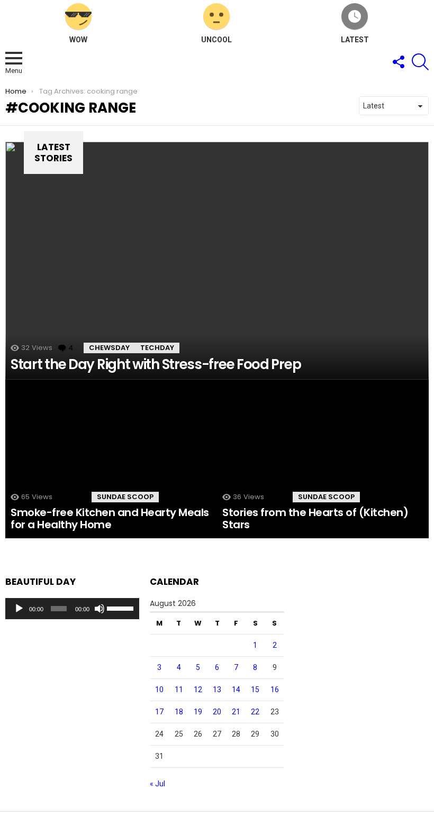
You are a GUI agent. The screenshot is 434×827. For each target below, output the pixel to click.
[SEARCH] (420, 62)
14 (236, 689)
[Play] (19, 608)
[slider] (120, 607)
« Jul (157, 783)
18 (179, 711)
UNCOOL (216, 39)
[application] (72, 608)
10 (159, 689)
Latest (355, 39)
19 (198, 711)
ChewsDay (109, 348)
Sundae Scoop (125, 497)
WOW (78, 39)
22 (255, 711)
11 (179, 689)
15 (255, 689)
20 (217, 711)
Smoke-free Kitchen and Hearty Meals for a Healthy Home (110, 518)
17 (159, 711)
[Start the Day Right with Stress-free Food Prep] (217, 261)
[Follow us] (398, 62)
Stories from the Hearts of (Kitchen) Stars (315, 518)
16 (274, 689)
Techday (157, 348)
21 (236, 711)
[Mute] (99, 608)
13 (217, 689)
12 (198, 689)
